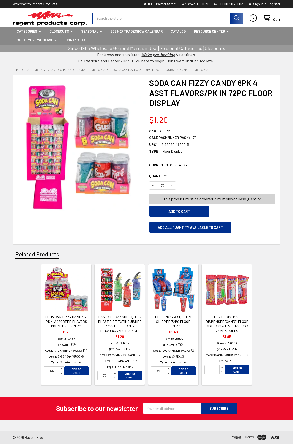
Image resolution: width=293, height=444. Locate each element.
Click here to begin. (148, 60)
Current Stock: (168, 165)
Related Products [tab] (37, 254)
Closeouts (59, 31)
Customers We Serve (35, 40)
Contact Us (75, 40)
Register (273, 4)
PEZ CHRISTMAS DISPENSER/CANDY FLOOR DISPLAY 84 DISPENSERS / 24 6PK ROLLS (227, 324)
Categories (27, 31)
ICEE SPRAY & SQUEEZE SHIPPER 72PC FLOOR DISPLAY (173, 321)
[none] (80, 147)
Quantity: (184, 176)
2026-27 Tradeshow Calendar (137, 31)
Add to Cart (76, 370)
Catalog (178, 31)
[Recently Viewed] (254, 18)
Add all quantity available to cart (190, 227)
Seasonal (89, 31)
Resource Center (209, 31)
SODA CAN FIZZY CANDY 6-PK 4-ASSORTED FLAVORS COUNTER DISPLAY (66, 321)
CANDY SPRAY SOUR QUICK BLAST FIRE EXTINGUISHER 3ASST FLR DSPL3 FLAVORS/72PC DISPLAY (120, 324)
